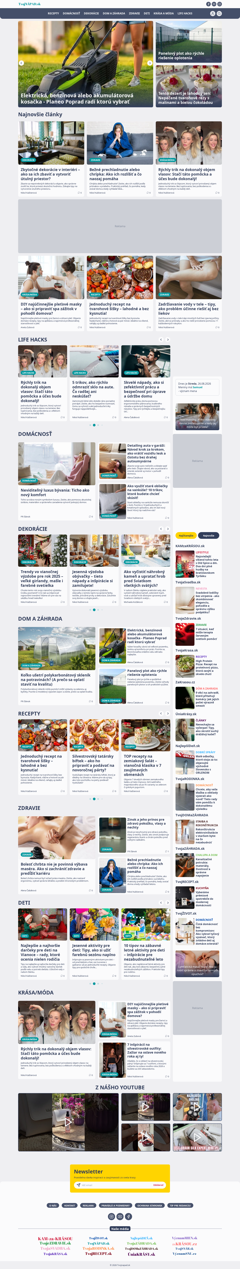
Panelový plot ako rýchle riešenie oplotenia (147, 673)
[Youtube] (214, 4)
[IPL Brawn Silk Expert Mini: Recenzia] (197, 1137)
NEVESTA (201, 588)
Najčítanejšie (186, 535)
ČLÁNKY (201, 720)
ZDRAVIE (134, 13)
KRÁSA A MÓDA (164, 13)
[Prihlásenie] (212, 13)
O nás (52, 1205)
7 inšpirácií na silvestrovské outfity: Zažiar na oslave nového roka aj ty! (146, 1050)
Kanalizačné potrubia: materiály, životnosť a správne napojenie (204, 867)
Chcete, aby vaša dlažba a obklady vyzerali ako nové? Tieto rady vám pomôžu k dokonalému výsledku (207, 799)
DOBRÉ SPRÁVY (205, 752)
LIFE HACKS (185, 13)
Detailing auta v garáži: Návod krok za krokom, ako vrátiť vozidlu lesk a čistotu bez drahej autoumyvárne (146, 453)
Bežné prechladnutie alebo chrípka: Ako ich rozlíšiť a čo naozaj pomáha (145, 866)
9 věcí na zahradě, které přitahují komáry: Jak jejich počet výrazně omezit (207, 699)
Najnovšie (208, 535)
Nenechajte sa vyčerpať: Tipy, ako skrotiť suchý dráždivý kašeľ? (207, 729)
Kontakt (69, 1205)
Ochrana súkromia (149, 1205)
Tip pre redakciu (180, 1205)
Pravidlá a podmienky (116, 1205)
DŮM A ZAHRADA (207, 688)
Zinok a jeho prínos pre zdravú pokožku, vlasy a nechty (146, 823)
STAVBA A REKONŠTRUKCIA (207, 823)
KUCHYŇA (202, 888)
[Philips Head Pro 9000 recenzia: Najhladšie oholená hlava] (197, 1107)
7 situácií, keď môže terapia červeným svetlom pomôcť (206, 633)
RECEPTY (53, 13)
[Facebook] (208, 4)
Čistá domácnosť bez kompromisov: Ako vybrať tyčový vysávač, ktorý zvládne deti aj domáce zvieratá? (207, 933)
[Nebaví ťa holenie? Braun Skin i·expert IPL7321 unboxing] (146, 1137)
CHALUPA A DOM (206, 855)
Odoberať (158, 1185)
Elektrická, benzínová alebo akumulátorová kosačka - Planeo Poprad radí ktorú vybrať (147, 636)
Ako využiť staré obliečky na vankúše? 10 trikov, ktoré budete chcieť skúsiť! (147, 492)
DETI (147, 13)
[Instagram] (219, 4)
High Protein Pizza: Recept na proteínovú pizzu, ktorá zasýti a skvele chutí (207, 667)
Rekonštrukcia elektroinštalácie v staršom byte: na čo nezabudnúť (207, 836)
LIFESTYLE (202, 552)
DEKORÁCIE (91, 13)
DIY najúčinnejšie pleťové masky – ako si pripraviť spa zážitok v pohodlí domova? (147, 1010)
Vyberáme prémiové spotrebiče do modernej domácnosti (204, 899)
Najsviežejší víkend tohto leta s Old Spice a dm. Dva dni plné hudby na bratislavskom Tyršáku (207, 566)
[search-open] (219, 13)
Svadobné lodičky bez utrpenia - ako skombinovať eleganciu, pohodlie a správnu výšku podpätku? (207, 602)
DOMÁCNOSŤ (71, 13)
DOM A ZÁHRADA (114, 13)
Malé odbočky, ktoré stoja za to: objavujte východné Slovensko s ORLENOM (207, 764)
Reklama (88, 1205)
